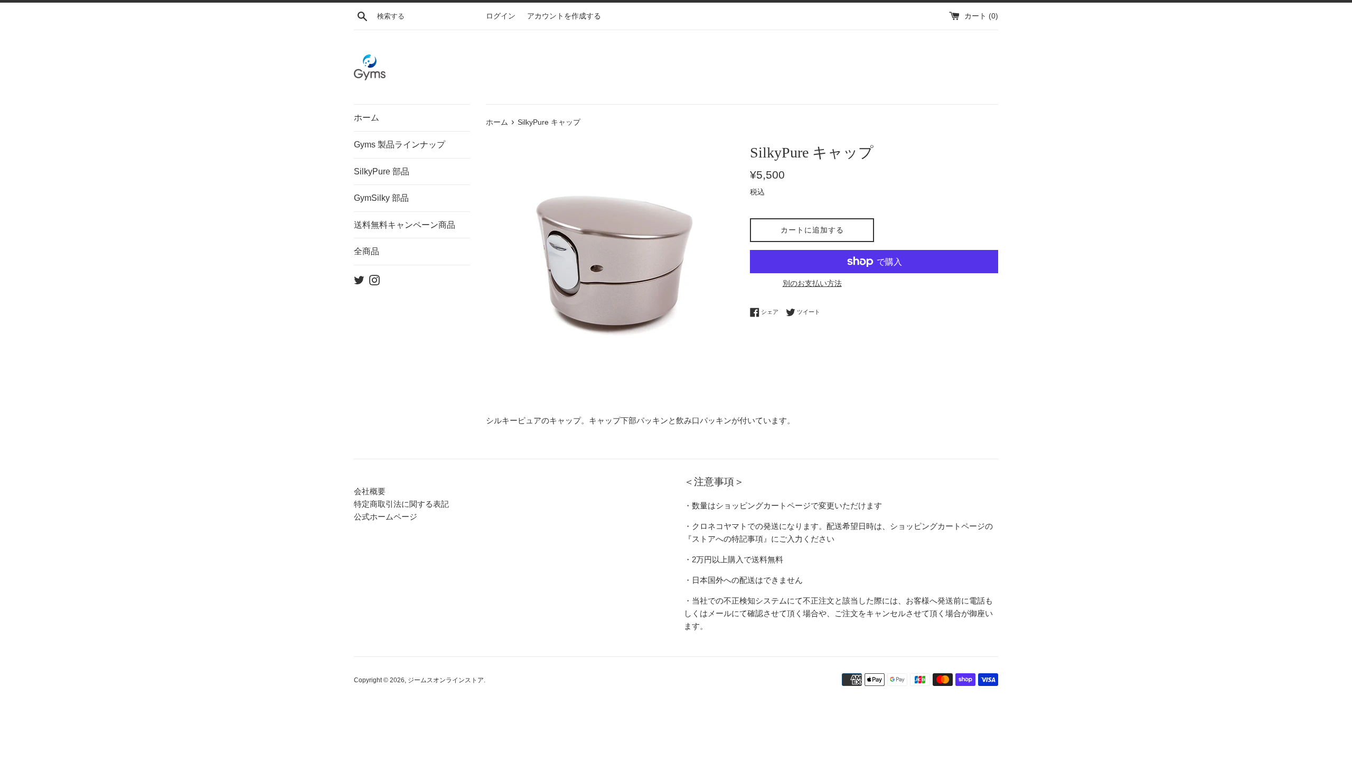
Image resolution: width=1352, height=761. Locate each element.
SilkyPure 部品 (381, 171)
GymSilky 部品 (381, 197)
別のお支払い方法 (812, 283)
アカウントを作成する (564, 16)
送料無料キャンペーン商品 (404, 224)
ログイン (500, 16)
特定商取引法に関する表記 (401, 503)
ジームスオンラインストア (446, 680)
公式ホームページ (385, 516)
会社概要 (370, 491)
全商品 (366, 251)
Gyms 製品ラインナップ (399, 144)
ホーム (366, 117)
